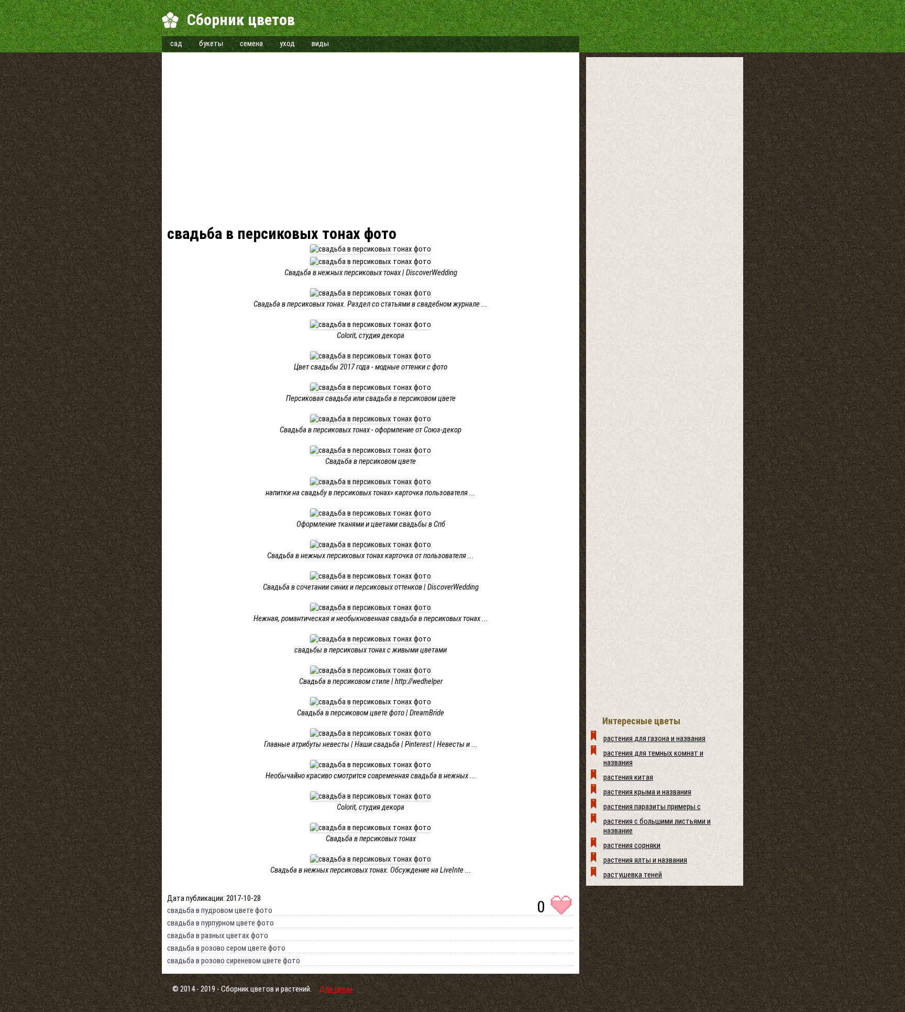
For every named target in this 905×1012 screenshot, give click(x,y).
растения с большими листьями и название (657, 826)
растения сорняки (631, 845)
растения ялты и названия (645, 860)
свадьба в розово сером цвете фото (226, 948)
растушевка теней (632, 874)
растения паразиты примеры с (652, 806)
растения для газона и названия (654, 738)
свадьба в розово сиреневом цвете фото (233, 960)
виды (320, 43)
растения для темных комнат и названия (653, 757)
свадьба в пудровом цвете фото (219, 910)
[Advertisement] (370, 141)
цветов (262, 989)
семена (251, 43)
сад (176, 43)
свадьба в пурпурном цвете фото (220, 923)
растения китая (628, 777)
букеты (211, 43)
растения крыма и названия (647, 792)
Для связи (335, 989)
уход (287, 43)
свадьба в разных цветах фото (217, 935)
